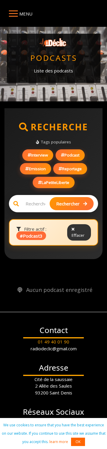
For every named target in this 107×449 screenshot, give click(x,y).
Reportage (72, 168)
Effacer (78, 235)
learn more (58, 441)
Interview (39, 155)
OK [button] (78, 441)
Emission (37, 168)
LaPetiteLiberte (55, 182)
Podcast (71, 155)
